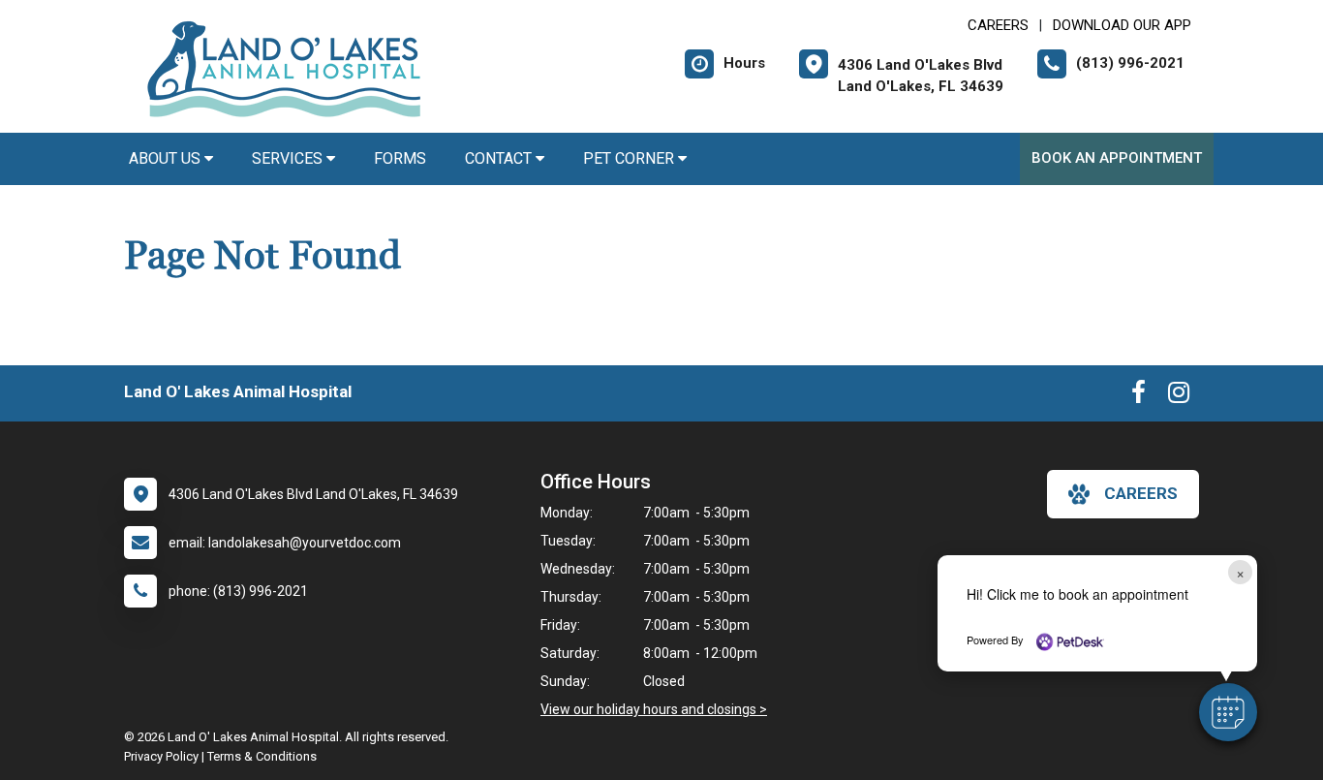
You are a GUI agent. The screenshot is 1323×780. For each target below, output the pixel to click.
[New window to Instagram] (1178, 396)
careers (1141, 493)
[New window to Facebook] (1138, 396)
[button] (1228, 712)
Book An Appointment (1116, 158)
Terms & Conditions (262, 756)
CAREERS (998, 25)
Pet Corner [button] (630, 158)
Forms (400, 158)
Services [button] (289, 158)
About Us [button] (166, 158)
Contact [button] (500, 158)
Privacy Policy (161, 756)
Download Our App (1122, 25)
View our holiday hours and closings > (653, 709)
